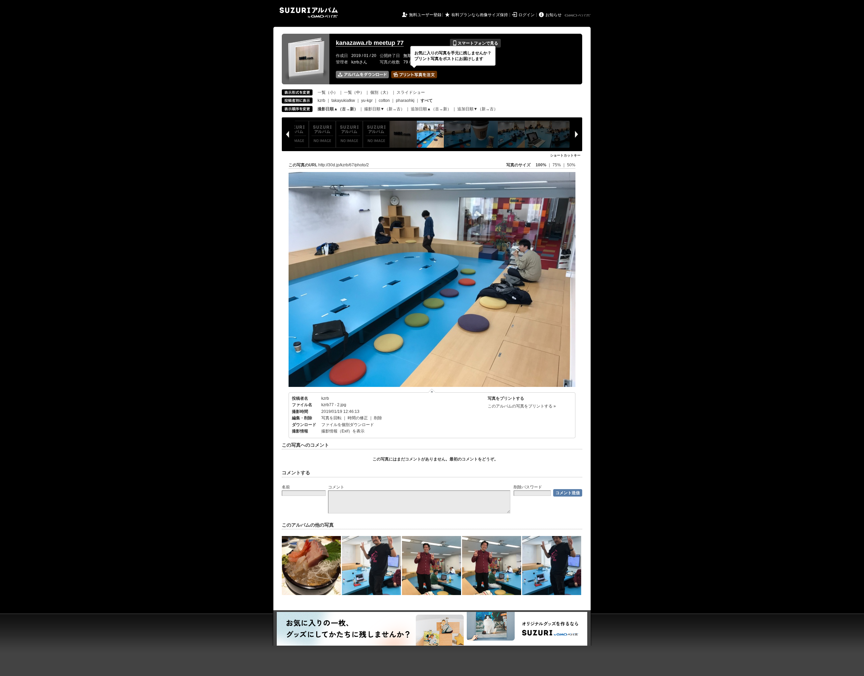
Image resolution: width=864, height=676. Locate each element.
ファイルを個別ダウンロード (347, 424)
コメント (336, 487)
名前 (286, 487)
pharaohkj (405, 100)
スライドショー (411, 92)
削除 (378, 418)
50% (571, 165)
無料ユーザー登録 (425, 14)
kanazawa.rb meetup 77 (370, 42)
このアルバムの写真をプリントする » (522, 406)
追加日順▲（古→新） (431, 109)
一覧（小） (328, 92)
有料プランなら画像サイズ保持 (479, 14)
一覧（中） (354, 92)
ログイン (526, 14)
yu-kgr (367, 100)
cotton (384, 100)
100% (541, 165)
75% (557, 165)
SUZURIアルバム (308, 12)
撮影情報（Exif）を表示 (342, 431)
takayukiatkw (343, 100)
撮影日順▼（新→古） (384, 109)
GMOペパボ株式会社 (578, 15)
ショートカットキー (565, 155)
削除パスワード (528, 487)
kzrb (321, 100)
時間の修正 (358, 418)
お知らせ (553, 14)
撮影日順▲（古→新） (338, 109)
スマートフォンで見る (475, 43)
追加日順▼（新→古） (477, 109)
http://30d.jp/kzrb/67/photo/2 (343, 165)
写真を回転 (331, 418)
